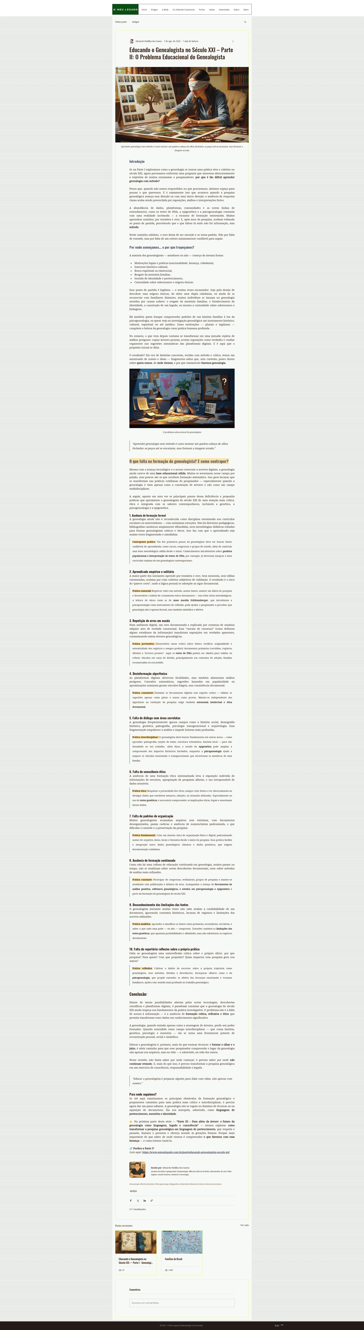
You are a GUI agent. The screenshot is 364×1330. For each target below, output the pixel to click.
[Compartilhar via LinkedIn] (144, 1200)
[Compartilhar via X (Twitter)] (137, 1200)
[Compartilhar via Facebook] (130, 1200)
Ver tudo (244, 1225)
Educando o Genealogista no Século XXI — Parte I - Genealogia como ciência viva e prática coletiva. (135, 1260)
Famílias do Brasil (173, 1259)
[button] (245, 22)
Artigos (135, 21)
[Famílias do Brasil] (182, 1242)
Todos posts (121, 21)
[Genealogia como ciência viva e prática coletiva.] (135, 1242)
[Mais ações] (233, 41)
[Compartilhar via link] (151, 1200)
